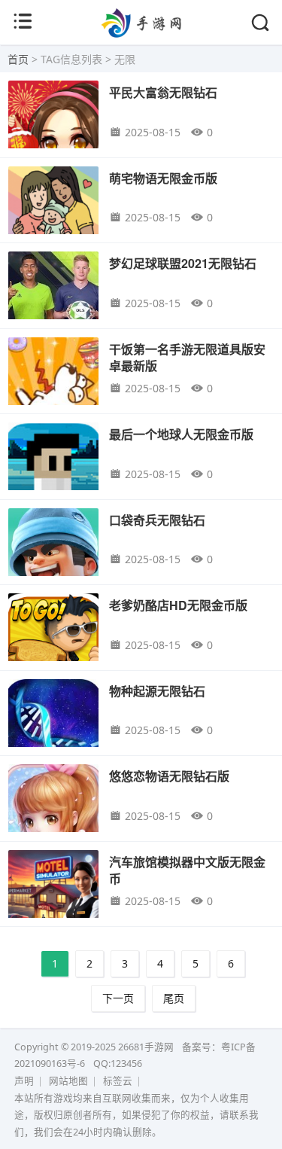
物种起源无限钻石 (157, 690)
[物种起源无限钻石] (53, 730)
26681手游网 (146, 1047)
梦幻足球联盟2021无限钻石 (182, 263)
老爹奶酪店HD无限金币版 (178, 605)
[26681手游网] (141, 33)
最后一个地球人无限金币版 (181, 434)
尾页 (173, 998)
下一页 (118, 998)
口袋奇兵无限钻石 (157, 520)
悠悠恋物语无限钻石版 (169, 776)
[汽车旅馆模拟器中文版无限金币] (53, 901)
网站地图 (68, 1080)
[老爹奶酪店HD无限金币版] (53, 644)
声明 (24, 1080)
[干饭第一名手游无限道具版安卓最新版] (53, 388)
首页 (18, 59)
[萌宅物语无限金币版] (53, 218)
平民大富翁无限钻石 (163, 92)
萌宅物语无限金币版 (163, 178)
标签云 (117, 1080)
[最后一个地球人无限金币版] (53, 474)
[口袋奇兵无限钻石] (53, 559)
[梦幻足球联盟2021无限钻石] (53, 303)
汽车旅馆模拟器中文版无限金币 (187, 870)
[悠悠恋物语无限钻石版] (53, 815)
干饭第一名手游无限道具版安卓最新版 (187, 357)
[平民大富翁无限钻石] (53, 132)
